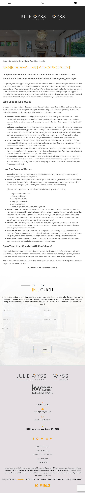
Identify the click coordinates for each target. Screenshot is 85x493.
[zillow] (42, 438)
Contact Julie (12, 256)
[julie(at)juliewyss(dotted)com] (75, 3)
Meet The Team (42, 447)
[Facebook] (33, 438)
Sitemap (44, 479)
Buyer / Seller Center (42, 455)
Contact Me (42, 462)
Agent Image (77, 479)
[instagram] (37, 438)
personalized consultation (37, 174)
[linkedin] (51, 438)
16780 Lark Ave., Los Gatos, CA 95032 (42, 429)
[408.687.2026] (42, 3)
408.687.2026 (42, 404)
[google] (46, 438)
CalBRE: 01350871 (42, 420)
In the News (42, 458)
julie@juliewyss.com (42, 411)
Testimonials (42, 451)
